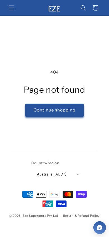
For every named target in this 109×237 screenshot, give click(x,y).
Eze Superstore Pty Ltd (40, 216)
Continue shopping (54, 110)
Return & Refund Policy (81, 216)
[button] (11, 8)
